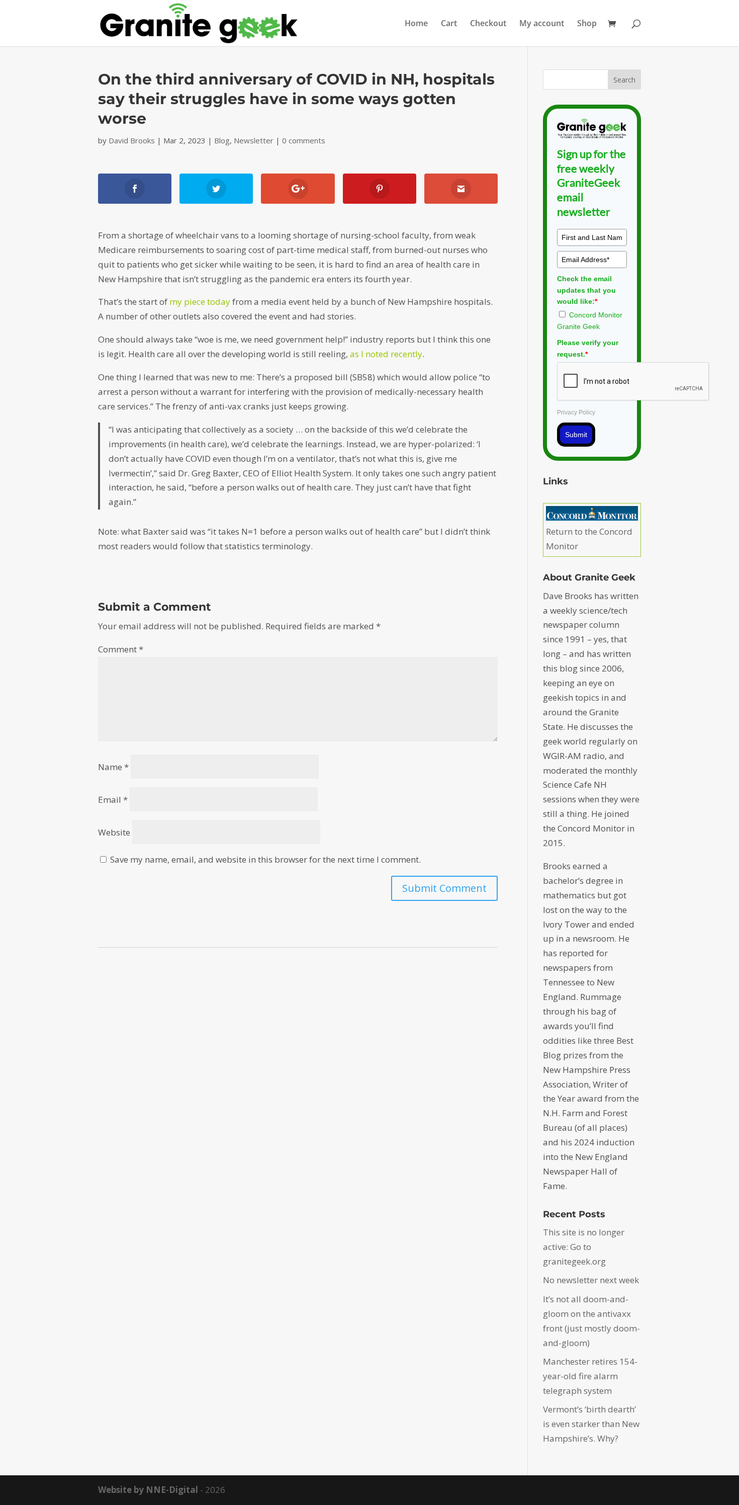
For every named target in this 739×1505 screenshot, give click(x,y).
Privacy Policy (576, 412)
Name (113, 767)
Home (416, 24)
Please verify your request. (587, 348)
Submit (576, 435)
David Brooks (132, 140)
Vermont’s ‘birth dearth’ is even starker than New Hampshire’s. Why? (591, 1423)
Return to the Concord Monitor (589, 539)
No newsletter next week (591, 1280)
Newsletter (253, 140)
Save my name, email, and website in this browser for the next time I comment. (265, 859)
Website (114, 832)
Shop (587, 24)
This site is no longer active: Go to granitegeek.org (583, 1246)
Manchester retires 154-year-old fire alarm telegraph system (590, 1376)
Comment (120, 649)
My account (541, 24)
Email (113, 799)
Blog (222, 140)
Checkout (488, 24)
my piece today (199, 301)
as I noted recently (386, 354)
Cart (449, 24)
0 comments (303, 140)
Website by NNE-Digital (148, 1489)
